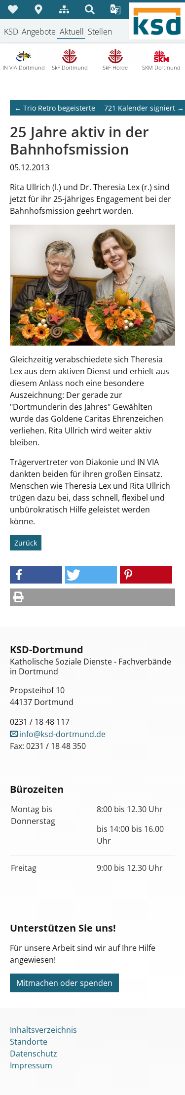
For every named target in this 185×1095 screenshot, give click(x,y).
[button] (36, 575)
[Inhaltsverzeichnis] (64, 9)
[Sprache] (115, 9)
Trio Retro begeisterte (54, 108)
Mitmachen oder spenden (64, 983)
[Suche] (89, 9)
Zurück (25, 543)
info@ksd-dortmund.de (62, 734)
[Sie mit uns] (12, 9)
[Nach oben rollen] (163, 1073)
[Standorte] (38, 9)
